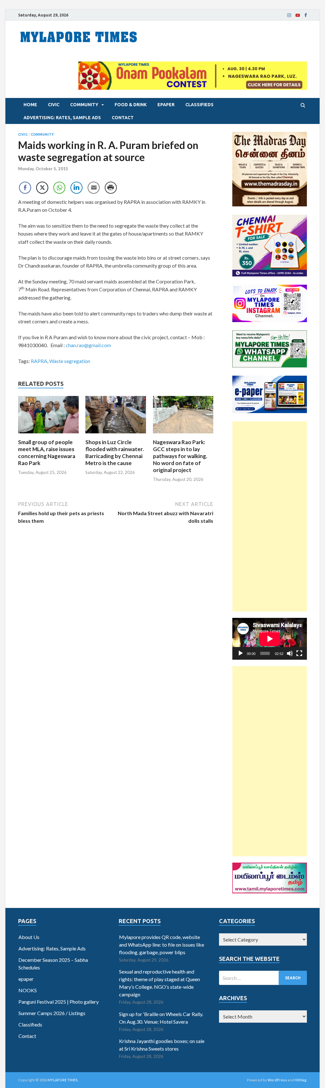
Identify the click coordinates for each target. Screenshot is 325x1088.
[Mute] (290, 653)
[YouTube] (298, 15)
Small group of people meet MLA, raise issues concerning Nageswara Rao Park (46, 452)
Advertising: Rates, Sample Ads (62, 117)
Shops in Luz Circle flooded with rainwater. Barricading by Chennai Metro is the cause (114, 452)
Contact (123, 117)
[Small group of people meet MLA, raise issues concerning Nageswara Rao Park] (48, 435)
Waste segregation (69, 361)
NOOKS (27, 990)
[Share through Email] (94, 188)
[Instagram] (289, 15)
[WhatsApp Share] (59, 188)
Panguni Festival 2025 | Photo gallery (58, 1002)
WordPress (277, 1080)
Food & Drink (131, 104)
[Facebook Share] (25, 188)
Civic (53, 104)
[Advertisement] (269, 516)
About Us (28, 937)
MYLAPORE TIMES (63, 1080)
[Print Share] (111, 188)
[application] (269, 639)
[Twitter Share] (42, 188)
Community (84, 104)
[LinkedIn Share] (76, 188)
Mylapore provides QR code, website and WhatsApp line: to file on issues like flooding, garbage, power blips (161, 944)
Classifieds (199, 104)
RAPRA (39, 361)
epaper (166, 104)
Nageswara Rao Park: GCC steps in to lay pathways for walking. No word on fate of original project (180, 456)
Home (30, 104)
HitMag (300, 1080)
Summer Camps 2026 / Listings (51, 1013)
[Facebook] (305, 15)
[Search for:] (263, 978)
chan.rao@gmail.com (88, 345)
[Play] (240, 653)
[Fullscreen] (299, 653)
